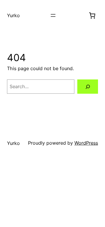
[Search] (87, 86)
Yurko (13, 15)
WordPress (86, 143)
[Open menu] (53, 15)
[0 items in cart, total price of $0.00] (92, 15)
